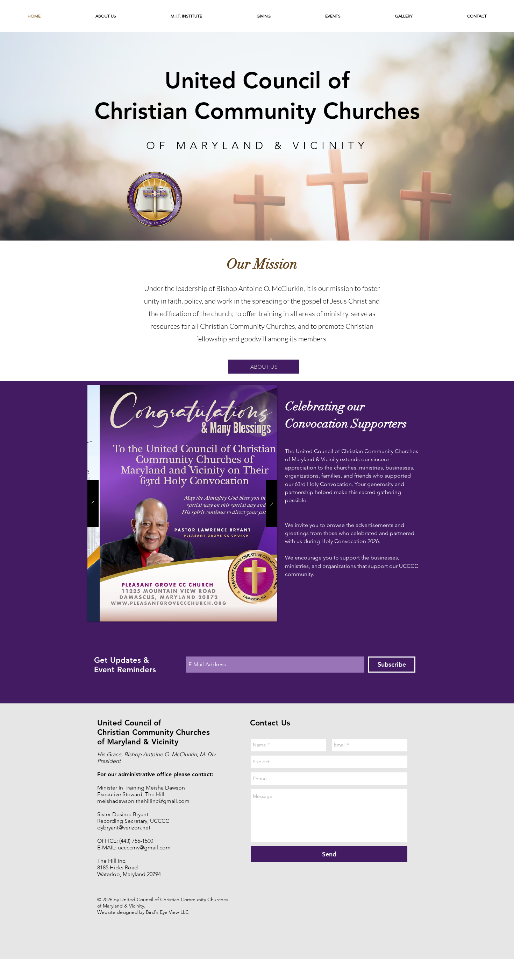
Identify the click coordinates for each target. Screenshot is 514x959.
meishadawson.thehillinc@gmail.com (143, 801)
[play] (258, 391)
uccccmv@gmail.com (144, 847)
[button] (105, 16)
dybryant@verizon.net (123, 827)
